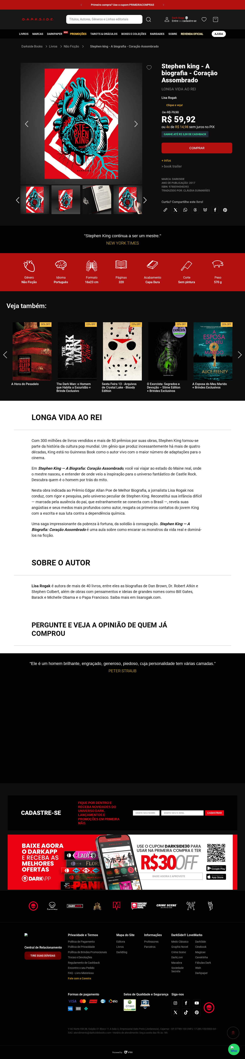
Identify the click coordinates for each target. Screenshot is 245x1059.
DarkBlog (121, 952)
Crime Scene (178, 952)
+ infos (166, 160)
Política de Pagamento (81, 941)
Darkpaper (201, 973)
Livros (24, 33)
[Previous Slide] (81, 4)
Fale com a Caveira (79, 978)
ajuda (219, 33)
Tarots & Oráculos (104, 33)
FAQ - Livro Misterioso (81, 973)
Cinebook (200, 946)
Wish (198, 967)
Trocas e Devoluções (80, 957)
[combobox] (109, 19)
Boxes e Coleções (133, 33)
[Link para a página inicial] (33, 46)
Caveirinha (201, 957)
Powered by (117, 1052)
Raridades (157, 33)
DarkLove (177, 957)
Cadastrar (214, 813)
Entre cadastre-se (184, 20)
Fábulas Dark (203, 962)
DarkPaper (54, 33)
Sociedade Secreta (177, 969)
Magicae (200, 952)
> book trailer (172, 166)
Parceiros (149, 946)
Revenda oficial (192, 33)
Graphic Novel (179, 946)
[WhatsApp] (234, 1049)
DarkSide (200, 941)
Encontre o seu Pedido (81, 967)
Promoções (78, 33)
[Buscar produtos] (148, 19)
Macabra (176, 962)
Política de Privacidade (81, 946)
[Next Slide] (163, 4)
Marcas (37, 33)
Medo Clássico (180, 941)
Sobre (172, 33)
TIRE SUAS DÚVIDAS (42, 955)
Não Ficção (71, 46)
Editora (120, 941)
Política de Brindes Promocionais (87, 952)
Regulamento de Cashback (84, 962)
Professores (151, 941)
